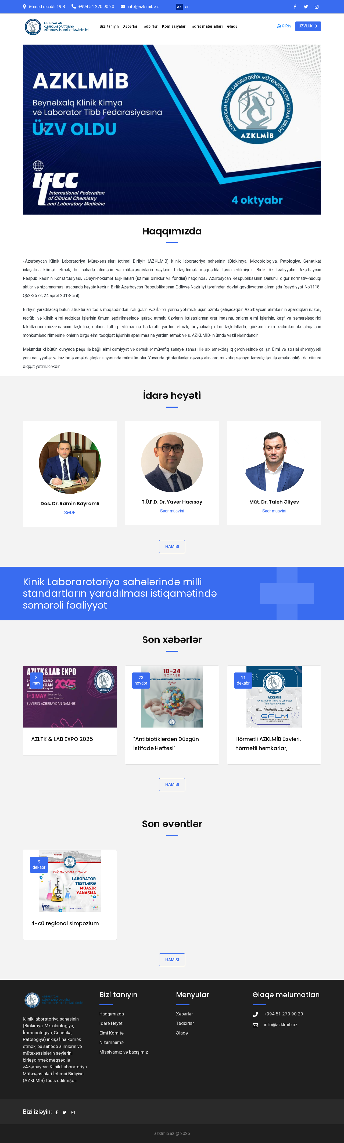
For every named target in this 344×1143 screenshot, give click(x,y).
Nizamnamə (111, 1042)
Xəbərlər (130, 26)
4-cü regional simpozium (65, 923)
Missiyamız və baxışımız (123, 1052)
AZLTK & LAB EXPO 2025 (62, 739)
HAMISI (172, 546)
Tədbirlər (150, 26)
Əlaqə (232, 26)
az (179, 6)
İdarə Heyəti (111, 1023)
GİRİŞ (286, 26)
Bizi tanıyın (109, 26)
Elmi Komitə (111, 1033)
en (187, 6)
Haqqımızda (111, 1014)
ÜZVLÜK (306, 26)
